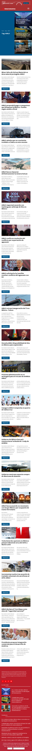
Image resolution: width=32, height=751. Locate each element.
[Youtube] (11, 681)
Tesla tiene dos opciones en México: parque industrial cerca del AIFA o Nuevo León (15, 543)
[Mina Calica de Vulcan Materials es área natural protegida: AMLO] (16, 64)
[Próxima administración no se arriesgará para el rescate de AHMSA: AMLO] (16, 366)
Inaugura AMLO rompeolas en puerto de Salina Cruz (16, 409)
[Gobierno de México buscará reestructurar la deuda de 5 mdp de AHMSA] (16, 431)
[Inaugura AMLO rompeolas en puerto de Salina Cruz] (16, 400)
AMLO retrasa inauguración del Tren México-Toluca (16, 309)
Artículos (18, 17)
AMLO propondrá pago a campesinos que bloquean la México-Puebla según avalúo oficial (16, 107)
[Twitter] (8, 681)
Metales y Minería (20, 43)
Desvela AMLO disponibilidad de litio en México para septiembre (16, 344)
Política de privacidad (19, 748)
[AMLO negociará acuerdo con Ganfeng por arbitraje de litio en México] (16, 197)
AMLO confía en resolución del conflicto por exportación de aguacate (13, 240)
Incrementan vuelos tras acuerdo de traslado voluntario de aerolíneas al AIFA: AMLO (15, 576)
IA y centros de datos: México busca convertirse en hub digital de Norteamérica (20, 691)
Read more (5, 88)
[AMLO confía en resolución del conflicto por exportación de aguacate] (16, 230)
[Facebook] (3, 681)
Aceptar (10, 748)
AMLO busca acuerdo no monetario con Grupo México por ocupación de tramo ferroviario (15, 508)
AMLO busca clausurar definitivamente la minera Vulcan (14, 173)
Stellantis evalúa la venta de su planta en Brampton (15, 737)
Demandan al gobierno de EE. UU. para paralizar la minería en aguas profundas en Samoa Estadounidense (16, 729)
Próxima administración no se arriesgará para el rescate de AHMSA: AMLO (16, 376)
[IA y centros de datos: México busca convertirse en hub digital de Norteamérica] (23, 19)
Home (3, 30)
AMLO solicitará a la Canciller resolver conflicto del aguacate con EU (15, 275)
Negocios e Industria (20, 30)
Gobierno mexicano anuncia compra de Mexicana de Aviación (15, 475)
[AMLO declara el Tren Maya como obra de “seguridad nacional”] (16, 601)
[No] (30, 746)
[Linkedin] (5, 681)
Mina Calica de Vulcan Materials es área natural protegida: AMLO (15, 73)
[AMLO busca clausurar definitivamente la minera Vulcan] (16, 164)
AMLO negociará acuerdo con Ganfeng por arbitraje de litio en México (14, 207)
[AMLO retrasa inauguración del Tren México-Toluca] (16, 300)
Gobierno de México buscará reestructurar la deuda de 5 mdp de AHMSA (15, 441)
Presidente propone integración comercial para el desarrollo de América (14, 644)
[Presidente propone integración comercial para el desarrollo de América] (16, 634)
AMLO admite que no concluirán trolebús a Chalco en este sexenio (14, 141)
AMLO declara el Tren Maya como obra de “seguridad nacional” (14, 610)
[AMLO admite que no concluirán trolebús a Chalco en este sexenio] (16, 132)
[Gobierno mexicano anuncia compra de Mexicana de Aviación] (16, 466)
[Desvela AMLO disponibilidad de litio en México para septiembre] (16, 335)
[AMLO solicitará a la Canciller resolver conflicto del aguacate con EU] (16, 265)
